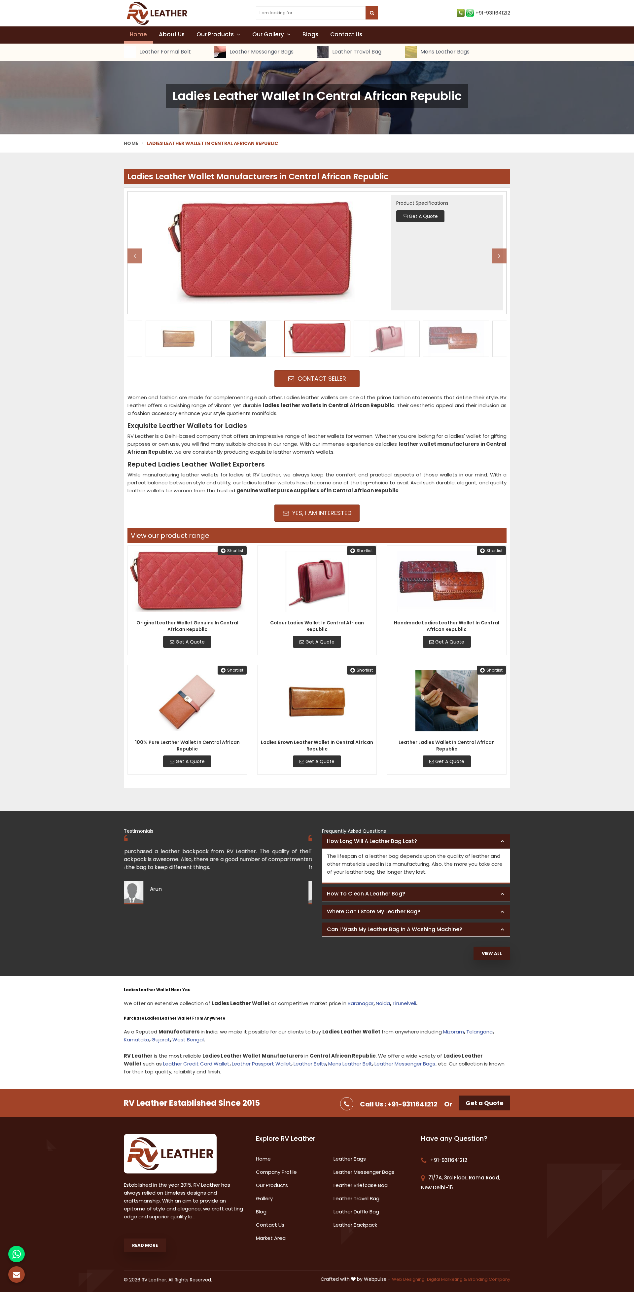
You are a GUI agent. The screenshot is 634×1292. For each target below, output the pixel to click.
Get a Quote (485, 1103)
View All (492, 953)
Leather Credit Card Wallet (196, 1063)
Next (499, 255)
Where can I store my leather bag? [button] (373, 911)
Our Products (215, 34)
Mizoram (453, 1031)
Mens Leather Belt (350, 1063)
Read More (145, 1245)
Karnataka (136, 1039)
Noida (383, 1003)
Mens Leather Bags (444, 52)
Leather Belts (310, 1063)
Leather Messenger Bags (261, 52)
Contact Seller (321, 378)
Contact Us (346, 34)
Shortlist (235, 550)
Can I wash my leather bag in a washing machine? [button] (394, 929)
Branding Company (489, 1279)
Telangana (479, 1031)
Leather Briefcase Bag (361, 1185)
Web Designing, (409, 1279)
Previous (134, 255)
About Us (172, 34)
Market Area (271, 1238)
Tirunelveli (404, 1003)
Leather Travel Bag (356, 52)
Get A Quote (189, 642)
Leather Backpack (355, 1224)
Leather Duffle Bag (356, 1211)
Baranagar (360, 1003)
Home (138, 34)
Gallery (264, 1198)
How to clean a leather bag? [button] (366, 893)
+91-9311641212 (493, 12)
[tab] (416, 841)
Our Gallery (268, 34)
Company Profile (276, 1172)
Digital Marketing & (447, 1279)
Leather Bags (350, 1158)
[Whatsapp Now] (16, 1254)
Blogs (310, 34)
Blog (261, 1211)
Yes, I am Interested (321, 513)
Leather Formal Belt (164, 52)
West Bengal (188, 1039)
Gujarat (161, 1039)
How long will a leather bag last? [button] (372, 841)
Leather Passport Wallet (261, 1063)
